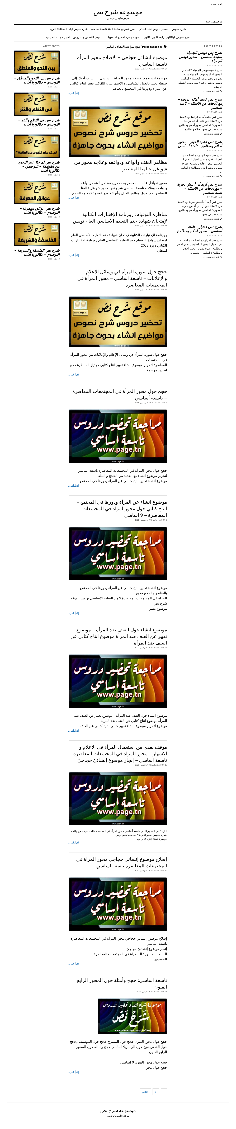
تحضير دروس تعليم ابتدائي (153, 29)
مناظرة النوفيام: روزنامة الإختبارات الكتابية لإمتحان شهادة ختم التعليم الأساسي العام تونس (120, 217)
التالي (145, 1092)
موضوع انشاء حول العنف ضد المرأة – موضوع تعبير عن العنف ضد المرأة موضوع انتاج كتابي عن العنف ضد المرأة (118, 636)
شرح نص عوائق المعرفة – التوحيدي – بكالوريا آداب (40, 210)
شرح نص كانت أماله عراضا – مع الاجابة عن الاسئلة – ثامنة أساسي (200, 103)
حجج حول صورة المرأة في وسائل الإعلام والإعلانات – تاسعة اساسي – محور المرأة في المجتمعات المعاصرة (122, 278)
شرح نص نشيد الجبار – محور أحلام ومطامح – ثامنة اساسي (200, 144)
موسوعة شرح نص (118, 11)
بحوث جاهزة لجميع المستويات (122, 37)
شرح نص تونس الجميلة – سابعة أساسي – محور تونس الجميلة (200, 56)
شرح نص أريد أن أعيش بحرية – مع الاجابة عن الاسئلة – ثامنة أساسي (199, 188)
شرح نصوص (179, 29)
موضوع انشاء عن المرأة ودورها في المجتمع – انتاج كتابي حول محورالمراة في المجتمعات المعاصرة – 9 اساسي (121, 508)
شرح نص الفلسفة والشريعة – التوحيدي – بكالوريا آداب (37, 252)
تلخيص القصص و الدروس (87, 37)
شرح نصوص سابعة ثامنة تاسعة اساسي (113, 29)
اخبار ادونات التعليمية (58, 37)
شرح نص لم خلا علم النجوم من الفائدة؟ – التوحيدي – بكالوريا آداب (39, 166)
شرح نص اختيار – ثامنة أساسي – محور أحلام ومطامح (199, 229)
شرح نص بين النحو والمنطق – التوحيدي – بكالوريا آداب (37, 80)
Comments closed (211, 91)
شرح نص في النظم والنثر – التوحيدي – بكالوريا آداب (39, 122)
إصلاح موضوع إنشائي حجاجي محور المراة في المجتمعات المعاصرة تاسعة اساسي (121, 862)
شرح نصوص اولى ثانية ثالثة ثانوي (69, 29)
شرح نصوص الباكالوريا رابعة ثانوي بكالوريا (166, 37)
